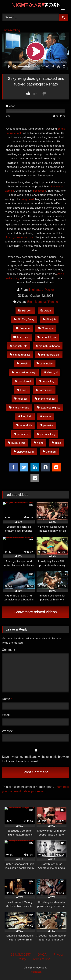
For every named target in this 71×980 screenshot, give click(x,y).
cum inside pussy (25, 372)
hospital (22, 398)
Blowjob (51, 319)
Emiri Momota (36, 301)
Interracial (23, 337)
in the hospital (46, 398)
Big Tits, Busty (25, 319)
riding (40, 442)
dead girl (52, 372)
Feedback (35, 971)
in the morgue (20, 407)
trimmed (51, 451)
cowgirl (24, 363)
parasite (48, 425)
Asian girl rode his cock (19, 237)
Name (7, 698)
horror (23, 389)
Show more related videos (35, 612)
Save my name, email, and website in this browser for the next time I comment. (35, 759)
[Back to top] (59, 968)
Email (7, 715)
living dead (27, 199)
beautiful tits (20, 345)
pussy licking (47, 434)
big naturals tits (50, 354)
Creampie (48, 328)
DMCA (42, 954)
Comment (8, 649)
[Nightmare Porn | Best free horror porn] (29, 6)
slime (58, 442)
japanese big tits (50, 407)
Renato (53, 301)
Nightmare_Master (41, 289)
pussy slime (18, 442)
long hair (26, 416)
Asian (47, 310)
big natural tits (21, 354)
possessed (39, 190)
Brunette (25, 328)
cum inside (46, 363)
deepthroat (24, 381)
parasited (23, 434)
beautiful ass (48, 337)
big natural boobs (49, 345)
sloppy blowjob (25, 451)
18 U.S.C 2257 (21, 954)
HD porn (27, 310)
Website (7, 731)
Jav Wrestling (11, 30)
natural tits (26, 425)
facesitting (48, 381)
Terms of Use (41, 959)
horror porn (45, 389)
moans (47, 416)
